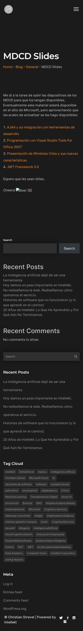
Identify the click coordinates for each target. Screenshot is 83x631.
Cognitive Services (55, 509)
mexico (42, 471)
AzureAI (10, 528)
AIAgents (24, 528)
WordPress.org (14, 609)
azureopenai (29, 490)
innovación (12, 503)
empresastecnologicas (60, 515)
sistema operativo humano (21, 521)
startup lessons (14, 559)
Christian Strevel (15, 478)
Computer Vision (37, 553)
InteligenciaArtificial (45, 528)
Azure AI (67, 496)
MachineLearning (15, 496)
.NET (30, 547)
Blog (19, 67)
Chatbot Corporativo (63, 553)
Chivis (65, 490)
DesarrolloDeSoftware (18, 540)
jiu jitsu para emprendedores (54, 547)
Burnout (27, 503)
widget (38, 515)
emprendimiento (14, 509)
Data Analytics (14, 553)
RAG (39, 503)
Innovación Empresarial (50, 534)
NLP (20, 547)
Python (9, 547)
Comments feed (15, 600)
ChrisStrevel (26, 471)
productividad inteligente (51, 540)
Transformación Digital (43, 496)
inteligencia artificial (63, 471)
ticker (44, 521)
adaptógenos (49, 490)
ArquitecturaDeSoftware (60, 503)
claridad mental (60, 484)
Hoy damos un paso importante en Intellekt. (37, 285)
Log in (8, 584)
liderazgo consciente (17, 515)
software (41, 484)
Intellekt (10, 622)
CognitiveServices (63, 521)
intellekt (10, 471)
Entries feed (12, 592)
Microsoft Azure (38, 478)
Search (7, 240)
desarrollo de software (18, 484)
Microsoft (34, 509)
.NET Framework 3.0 (23, 167)
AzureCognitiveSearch (18, 534)
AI (54, 478)
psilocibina (11, 490)
